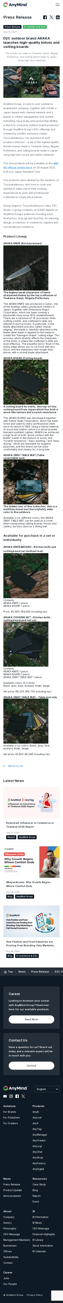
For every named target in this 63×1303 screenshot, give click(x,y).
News (22, 971)
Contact (31, 1065)
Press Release (40, 971)
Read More (31, 1019)
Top (10, 971)
